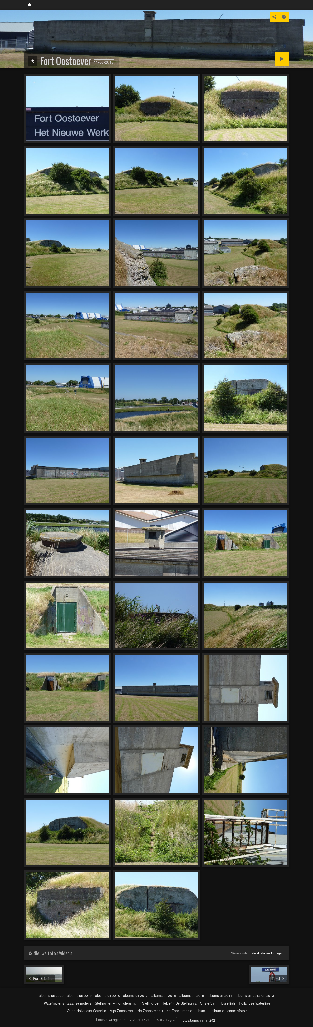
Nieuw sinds (239, 953)
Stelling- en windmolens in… (117, 1003)
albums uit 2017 (135, 995)
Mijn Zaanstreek (122, 1010)
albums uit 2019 (79, 995)
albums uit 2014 (220, 995)
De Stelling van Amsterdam (196, 1003)
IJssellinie (228, 1003)
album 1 (202, 1010)
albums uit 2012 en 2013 (255, 995)
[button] (6, 1021)
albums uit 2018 (107, 995)
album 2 (218, 1010)
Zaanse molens (79, 1003)
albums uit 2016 (163, 995)
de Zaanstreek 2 (179, 1010)
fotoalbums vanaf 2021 (199, 1020)
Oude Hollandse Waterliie (86, 1010)
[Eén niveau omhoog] (32, 61)
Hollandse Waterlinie (254, 1003)
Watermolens (54, 1003)
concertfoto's (237, 1010)
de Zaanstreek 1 (150, 1010)
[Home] (29, 5)
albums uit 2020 (51, 995)
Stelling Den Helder (157, 1003)
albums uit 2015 (191, 995)
